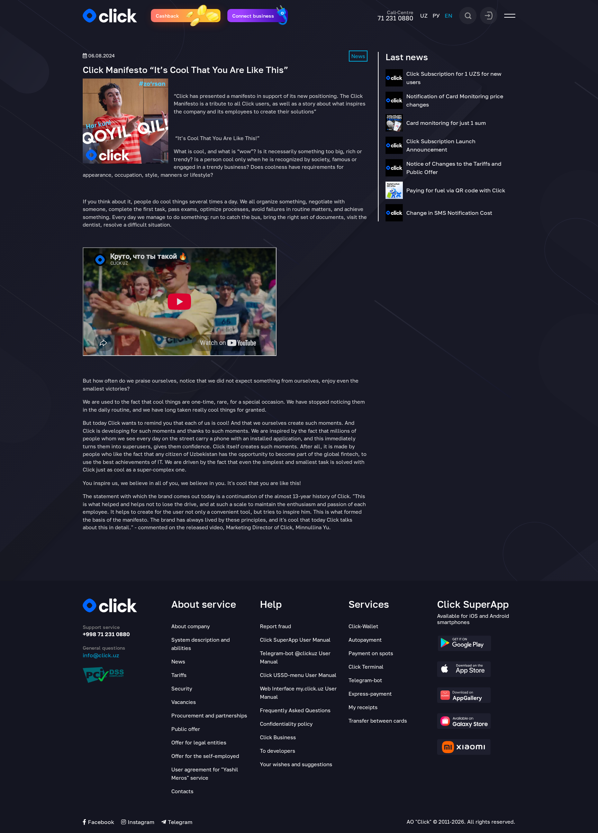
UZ (424, 15)
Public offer (185, 729)
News (358, 56)
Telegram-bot (365, 680)
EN (448, 15)
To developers (277, 751)
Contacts (182, 791)
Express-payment (370, 693)
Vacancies (183, 702)
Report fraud (275, 626)
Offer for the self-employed (205, 756)
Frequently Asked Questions (295, 710)
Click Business (278, 737)
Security (181, 688)
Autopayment (365, 640)
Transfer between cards (377, 720)
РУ (436, 15)
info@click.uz (101, 655)
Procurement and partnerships (209, 715)
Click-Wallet (363, 626)
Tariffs (179, 675)
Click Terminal (365, 666)
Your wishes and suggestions (296, 764)
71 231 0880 (395, 18)
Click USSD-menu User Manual (298, 675)
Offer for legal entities (198, 742)
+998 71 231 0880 (106, 634)
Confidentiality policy (286, 724)
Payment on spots (370, 653)
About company (190, 626)
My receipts (363, 707)
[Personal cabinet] (488, 14)
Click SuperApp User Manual (295, 640)
